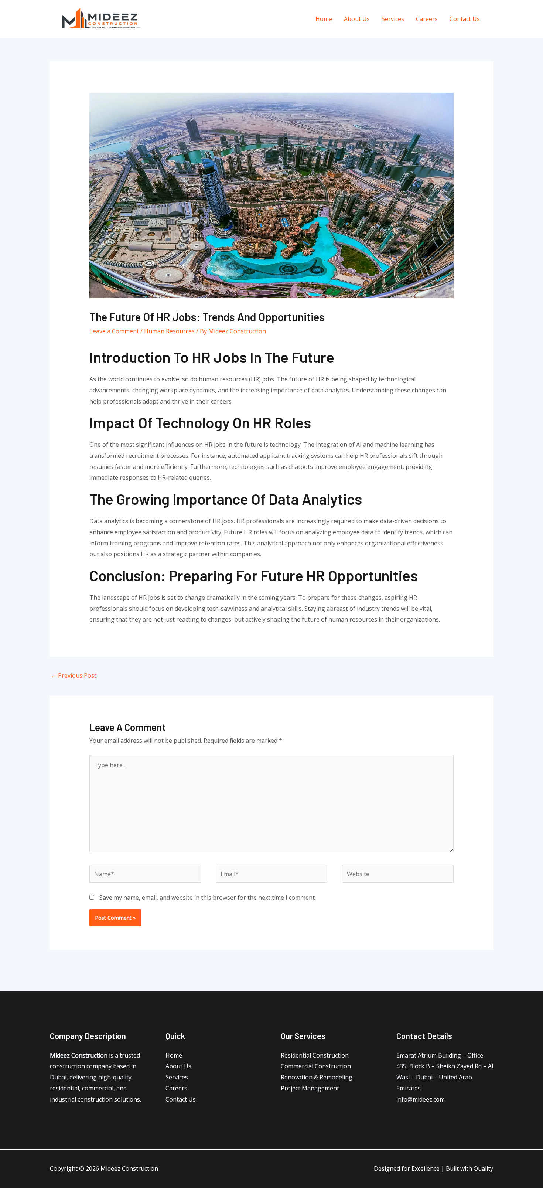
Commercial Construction (316, 1066)
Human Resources (169, 331)
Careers (427, 19)
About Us (357, 19)
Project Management (310, 1088)
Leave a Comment (114, 331)
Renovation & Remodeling (316, 1077)
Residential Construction (315, 1055)
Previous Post (73, 675)
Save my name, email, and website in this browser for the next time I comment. (207, 897)
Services (393, 19)
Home (323, 19)
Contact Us (465, 19)
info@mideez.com (420, 1099)
